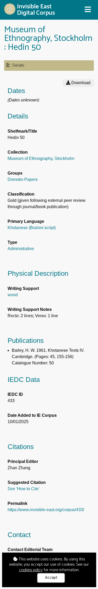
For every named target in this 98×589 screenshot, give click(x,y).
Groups (15, 173)
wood (13, 295)
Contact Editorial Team (30, 549)
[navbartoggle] (87, 9)
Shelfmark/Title (22, 131)
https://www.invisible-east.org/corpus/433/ (46, 509)
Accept (51, 577)
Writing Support (23, 288)
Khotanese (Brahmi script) (32, 227)
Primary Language (26, 221)
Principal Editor (23, 461)
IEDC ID (15, 394)
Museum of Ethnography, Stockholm (41, 158)
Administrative (21, 248)
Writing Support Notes (30, 309)
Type (12, 242)
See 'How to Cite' (23, 489)
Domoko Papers (23, 179)
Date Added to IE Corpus (32, 415)
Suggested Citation (27, 482)
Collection (18, 152)
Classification (21, 194)
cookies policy (31, 570)
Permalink (17, 503)
